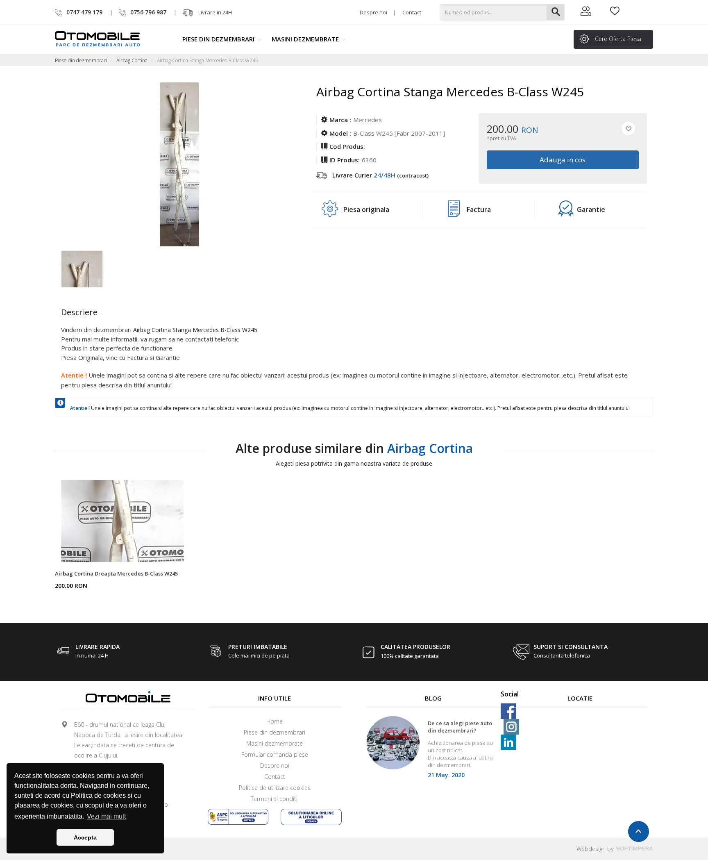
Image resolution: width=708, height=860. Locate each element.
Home (274, 721)
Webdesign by (595, 849)
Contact (411, 12)
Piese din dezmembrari (219, 39)
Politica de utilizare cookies (275, 788)
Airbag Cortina (132, 60)
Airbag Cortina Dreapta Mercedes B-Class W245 (116, 573)
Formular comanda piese (274, 754)
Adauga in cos (563, 159)
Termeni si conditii (275, 799)
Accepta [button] (85, 837)
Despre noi (373, 12)
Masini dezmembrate (306, 39)
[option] (90, 266)
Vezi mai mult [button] (106, 816)
